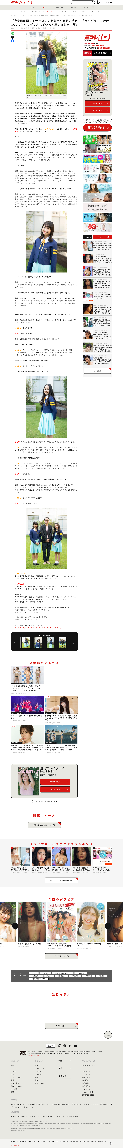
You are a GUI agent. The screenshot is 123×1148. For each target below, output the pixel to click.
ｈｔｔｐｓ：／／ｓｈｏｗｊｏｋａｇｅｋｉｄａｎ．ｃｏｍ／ (37, 628)
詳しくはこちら (16, 1145)
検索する (92, 2)
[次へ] (73, 642)
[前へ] (14, 642)
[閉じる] (111, 1143)
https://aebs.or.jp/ (34, 1055)
